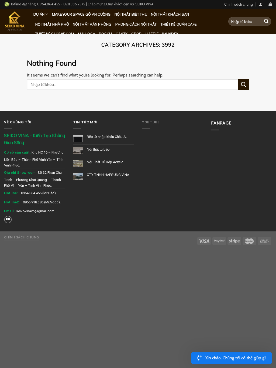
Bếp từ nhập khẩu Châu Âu (107, 137)
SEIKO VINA (144, 4)
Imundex (170, 34)
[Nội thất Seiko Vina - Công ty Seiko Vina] (14, 21)
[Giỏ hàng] (270, 4)
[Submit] (266, 21)
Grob (136, 34)
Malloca (86, 34)
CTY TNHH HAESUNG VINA (108, 175)
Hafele (152, 34)
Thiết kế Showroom (54, 34)
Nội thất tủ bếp (98, 149)
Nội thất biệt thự (131, 14)
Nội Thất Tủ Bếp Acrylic (105, 162)
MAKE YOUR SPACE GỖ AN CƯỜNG (81, 14)
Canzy (121, 34)
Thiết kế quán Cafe (179, 24)
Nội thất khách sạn (170, 14)
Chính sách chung (238, 4)
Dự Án (38, 14)
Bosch (105, 34)
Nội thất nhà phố (52, 24)
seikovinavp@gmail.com (35, 211)
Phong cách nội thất (136, 24)
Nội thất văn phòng (92, 24)
